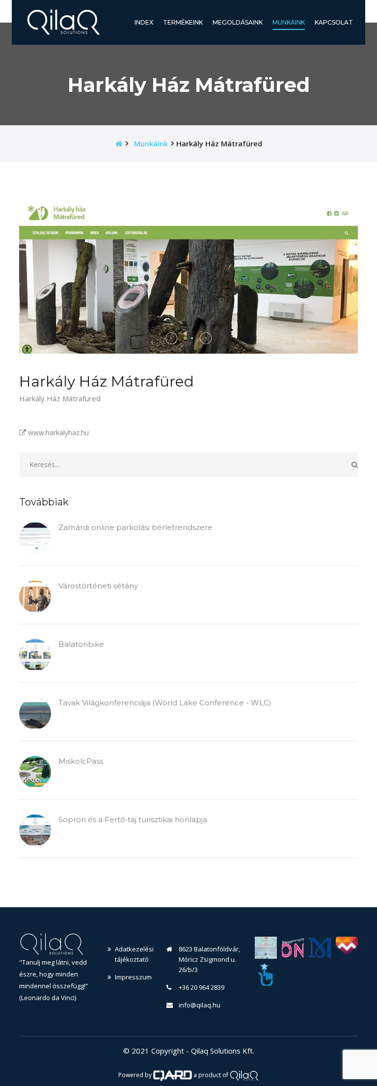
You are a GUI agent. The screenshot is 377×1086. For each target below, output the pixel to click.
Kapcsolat (334, 22)
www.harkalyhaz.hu (57, 432)
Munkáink (288, 22)
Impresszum (133, 977)
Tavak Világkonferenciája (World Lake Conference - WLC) (164, 702)
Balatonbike (81, 644)
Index (144, 22)
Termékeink (183, 22)
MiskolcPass (80, 761)
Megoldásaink (238, 22)
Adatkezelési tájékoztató (133, 954)
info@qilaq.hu (199, 1005)
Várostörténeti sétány (98, 585)
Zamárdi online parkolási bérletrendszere (135, 527)
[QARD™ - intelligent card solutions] (172, 1075)
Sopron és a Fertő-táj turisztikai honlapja (132, 819)
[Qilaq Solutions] (244, 1075)
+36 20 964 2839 (201, 987)
